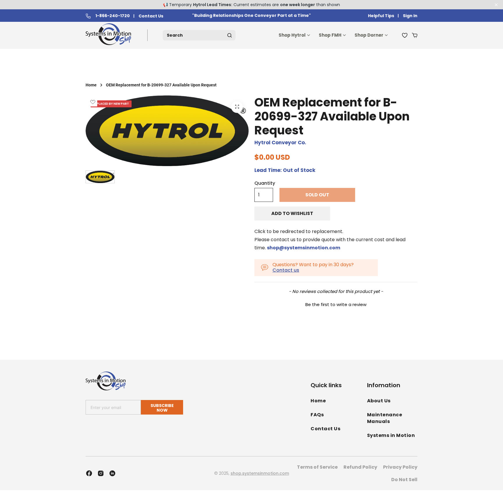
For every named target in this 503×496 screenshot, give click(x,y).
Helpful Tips (381, 15)
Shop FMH (330, 35)
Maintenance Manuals (384, 418)
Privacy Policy (400, 467)
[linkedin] (112, 473)
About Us (379, 400)
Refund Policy (360, 467)
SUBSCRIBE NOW (162, 408)
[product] (237, 107)
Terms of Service (317, 467)
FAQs (317, 414)
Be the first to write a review (335, 304)
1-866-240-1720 (112, 16)
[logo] (110, 35)
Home (91, 85)
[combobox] (199, 35)
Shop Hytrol (292, 35)
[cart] (414, 35)
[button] (335, 303)
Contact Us (151, 16)
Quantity (264, 183)
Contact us (285, 270)
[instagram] (100, 473)
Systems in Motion (391, 435)
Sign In (410, 15)
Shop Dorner (369, 35)
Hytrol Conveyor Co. (280, 142)
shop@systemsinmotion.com (303, 247)
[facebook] (89, 473)
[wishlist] (405, 35)
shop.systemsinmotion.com (260, 473)
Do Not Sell (404, 479)
